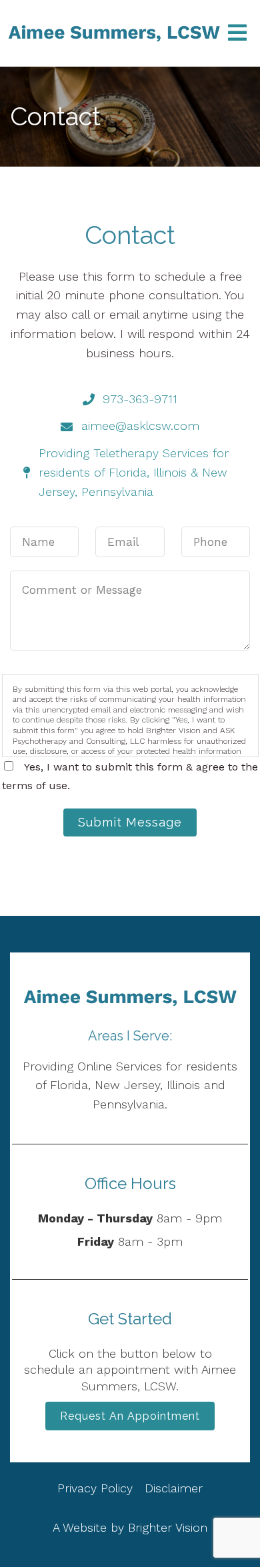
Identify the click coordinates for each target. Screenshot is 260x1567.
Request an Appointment (130, 1416)
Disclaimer (174, 1488)
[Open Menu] (237, 33)
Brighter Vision (167, 1527)
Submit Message (130, 822)
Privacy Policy (97, 1488)
